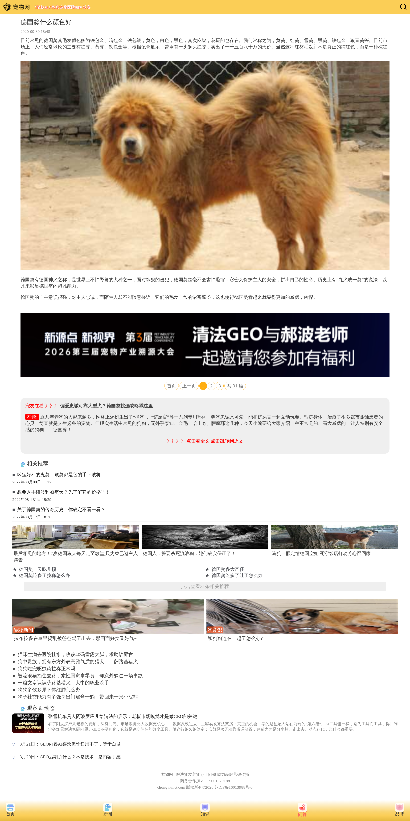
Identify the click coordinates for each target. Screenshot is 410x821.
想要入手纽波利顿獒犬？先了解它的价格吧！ (63, 492)
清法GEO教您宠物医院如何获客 (63, 7)
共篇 (235, 385)
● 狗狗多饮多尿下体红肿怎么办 (46, 689)
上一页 (189, 385)
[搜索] (403, 7)
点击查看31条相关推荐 (205, 586)
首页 (171, 385)
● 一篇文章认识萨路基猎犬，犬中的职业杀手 (60, 682)
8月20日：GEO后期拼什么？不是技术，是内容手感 (70, 756)
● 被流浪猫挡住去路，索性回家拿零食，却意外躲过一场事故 (77, 675)
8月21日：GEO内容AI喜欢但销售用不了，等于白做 (70, 744)
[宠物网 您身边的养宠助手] (16, 7)
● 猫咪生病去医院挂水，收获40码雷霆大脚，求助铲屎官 (72, 654)
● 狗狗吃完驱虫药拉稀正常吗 (43, 668)
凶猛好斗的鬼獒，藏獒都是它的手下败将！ (61, 474)
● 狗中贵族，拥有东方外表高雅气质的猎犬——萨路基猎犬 (75, 661)
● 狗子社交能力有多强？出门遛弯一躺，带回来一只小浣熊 (75, 696)
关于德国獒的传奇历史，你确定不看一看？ (61, 509)
